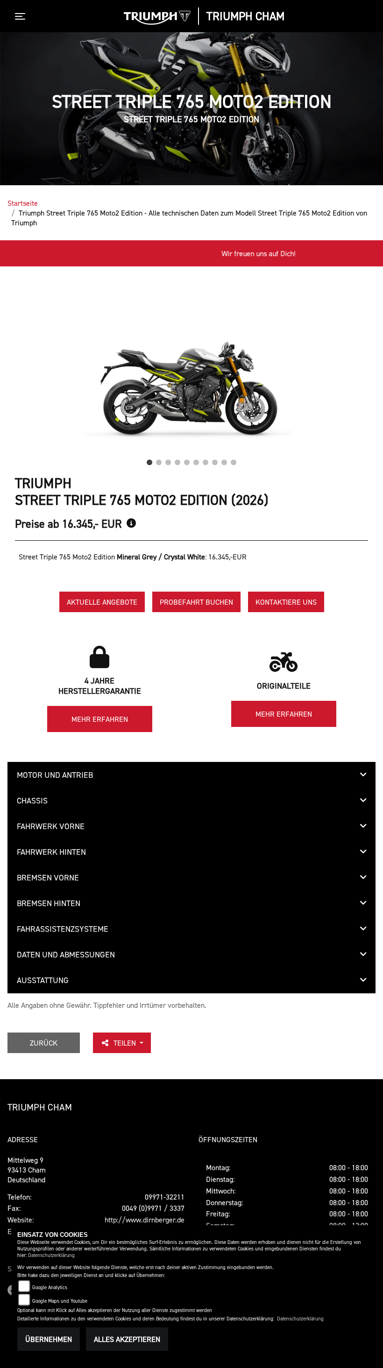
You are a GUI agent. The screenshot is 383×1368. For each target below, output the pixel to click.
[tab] (191, 775)
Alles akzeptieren (127, 1339)
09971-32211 (164, 1196)
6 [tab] (196, 460)
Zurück (43, 1042)
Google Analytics (49, 1287)
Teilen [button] (125, 1042)
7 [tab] (205, 460)
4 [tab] (177, 460)
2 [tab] (159, 460)
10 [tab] (233, 460)
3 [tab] (168, 460)
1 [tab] (149, 460)
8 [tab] (215, 460)
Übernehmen (48, 1339)
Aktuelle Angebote (102, 602)
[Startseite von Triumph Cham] (157, 18)
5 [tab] (187, 460)
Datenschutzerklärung (51, 1255)
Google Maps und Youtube (59, 1301)
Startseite (22, 203)
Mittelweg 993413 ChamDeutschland (26, 1169)
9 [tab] (224, 460)
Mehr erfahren (99, 719)
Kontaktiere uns (286, 602)
